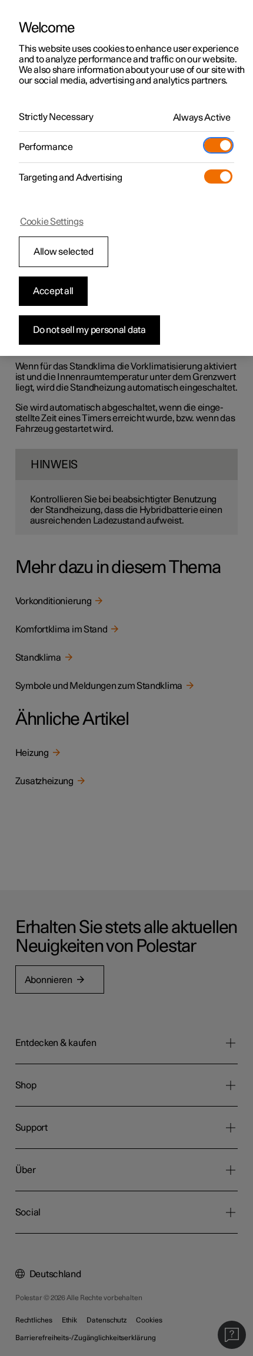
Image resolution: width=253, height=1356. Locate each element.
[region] (126, 178)
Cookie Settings (52, 221)
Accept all (53, 291)
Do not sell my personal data (89, 330)
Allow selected (64, 251)
